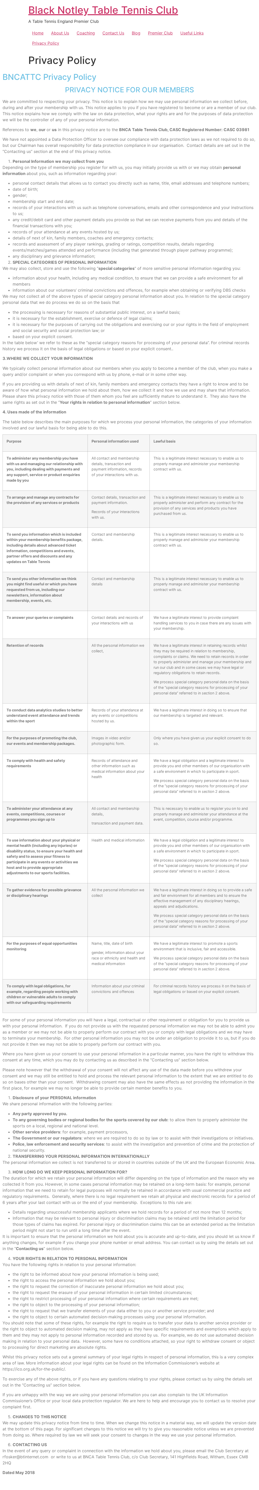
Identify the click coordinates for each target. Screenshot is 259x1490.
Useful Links (192, 33)
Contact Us (113, 33)
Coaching (86, 33)
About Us (60, 33)
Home (38, 33)
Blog (136, 33)
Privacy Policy (45, 43)
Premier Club (160, 33)
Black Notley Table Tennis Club (103, 10)
